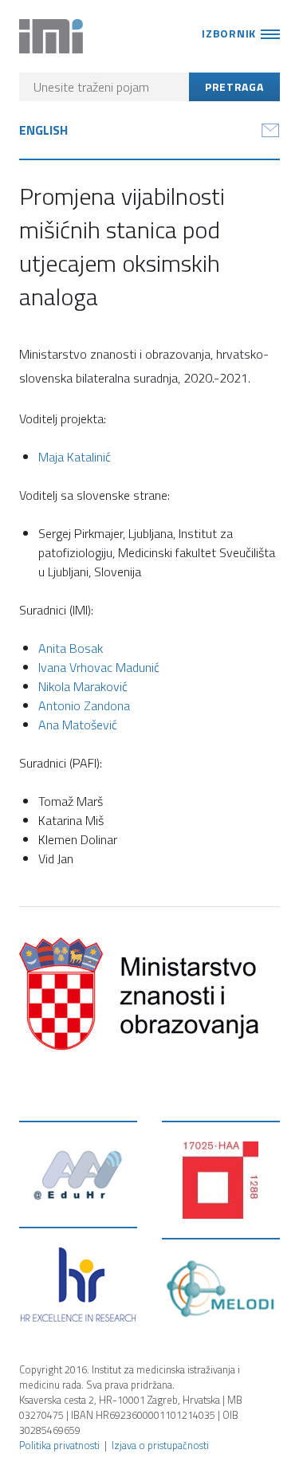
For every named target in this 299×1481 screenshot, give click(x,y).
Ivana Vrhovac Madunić (98, 667)
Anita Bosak (70, 648)
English (43, 129)
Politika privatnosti (59, 1445)
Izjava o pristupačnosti (160, 1445)
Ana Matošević (77, 724)
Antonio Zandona (84, 705)
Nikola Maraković (83, 686)
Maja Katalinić (74, 456)
